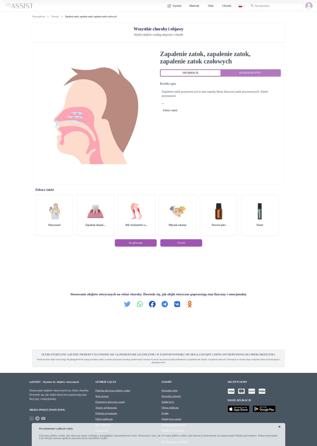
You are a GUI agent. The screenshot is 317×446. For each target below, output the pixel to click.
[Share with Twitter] (127, 304)
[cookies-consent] (279, 426)
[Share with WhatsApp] (139, 304)
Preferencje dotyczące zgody (110, 402)
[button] (309, 6)
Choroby (226, 5)
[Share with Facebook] (152, 304)
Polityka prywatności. (246, 435)
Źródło (165, 413)
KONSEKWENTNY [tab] (250, 72)
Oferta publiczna (104, 419)
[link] (91, 16)
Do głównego (136, 242)
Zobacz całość (170, 110)
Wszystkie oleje (169, 390)
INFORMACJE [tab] (190, 72)
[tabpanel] (220, 97)
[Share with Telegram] (164, 304)
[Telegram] (37, 418)
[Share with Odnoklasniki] (189, 304)
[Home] (19, 6)
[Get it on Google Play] (264, 409)
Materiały (194, 5)
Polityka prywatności (106, 413)
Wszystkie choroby (171, 396)
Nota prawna (102, 396)
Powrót (181, 242)
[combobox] (241, 6)
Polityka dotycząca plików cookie (112, 390)
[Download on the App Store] (238, 409)
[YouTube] (43, 418)
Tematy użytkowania (106, 407)
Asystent (176, 5)
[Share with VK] (177, 304)
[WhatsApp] (31, 418)
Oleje (211, 5)
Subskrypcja (167, 402)
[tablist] (220, 73)
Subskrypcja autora (171, 419)
